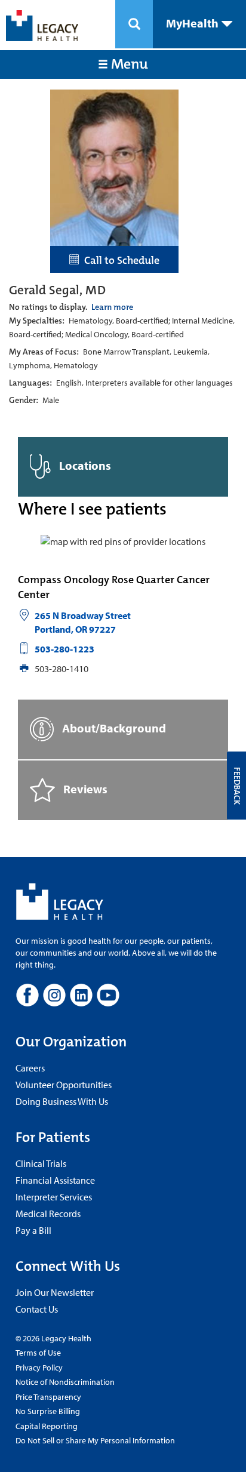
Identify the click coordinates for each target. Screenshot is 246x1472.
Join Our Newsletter (55, 1292)
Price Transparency (48, 1396)
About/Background (113, 727)
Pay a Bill (33, 1230)
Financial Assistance (55, 1180)
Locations (84, 465)
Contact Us (37, 1309)
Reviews (84, 788)
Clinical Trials (41, 1163)
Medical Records (48, 1214)
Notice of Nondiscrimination (65, 1381)
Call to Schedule (119, 260)
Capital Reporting (47, 1426)
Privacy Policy (39, 1367)
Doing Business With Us (62, 1101)
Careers (30, 1068)
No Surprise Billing (48, 1411)
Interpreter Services (54, 1197)
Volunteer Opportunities (64, 1085)
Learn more (112, 306)
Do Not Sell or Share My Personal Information (95, 1440)
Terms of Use (38, 1352)
